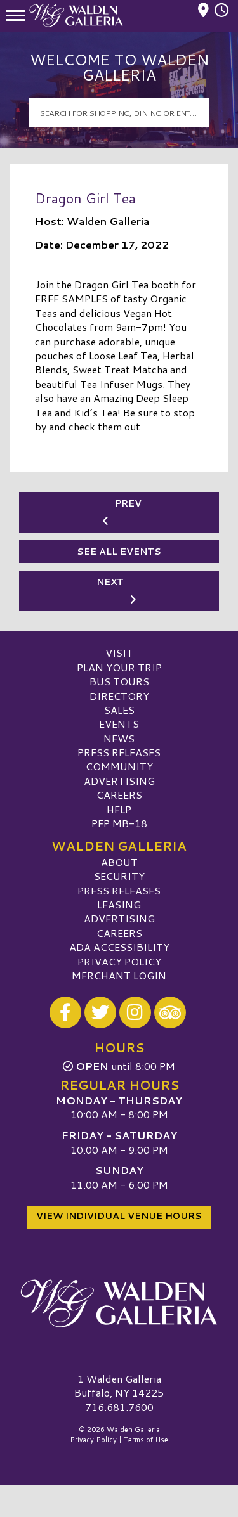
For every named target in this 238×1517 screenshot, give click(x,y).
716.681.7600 (119, 1407)
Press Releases (119, 752)
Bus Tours (119, 681)
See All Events (119, 551)
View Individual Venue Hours (119, 1216)
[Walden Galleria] (119, 1303)
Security (119, 875)
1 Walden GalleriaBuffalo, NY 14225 (119, 1385)
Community (119, 766)
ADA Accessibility (119, 946)
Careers (119, 794)
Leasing (119, 904)
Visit (119, 652)
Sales (119, 709)
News (119, 738)
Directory (119, 695)
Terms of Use (146, 1440)
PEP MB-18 (119, 823)
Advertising (119, 780)
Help (119, 809)
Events (119, 723)
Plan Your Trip (119, 667)
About (119, 862)
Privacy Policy (119, 961)
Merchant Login (119, 975)
